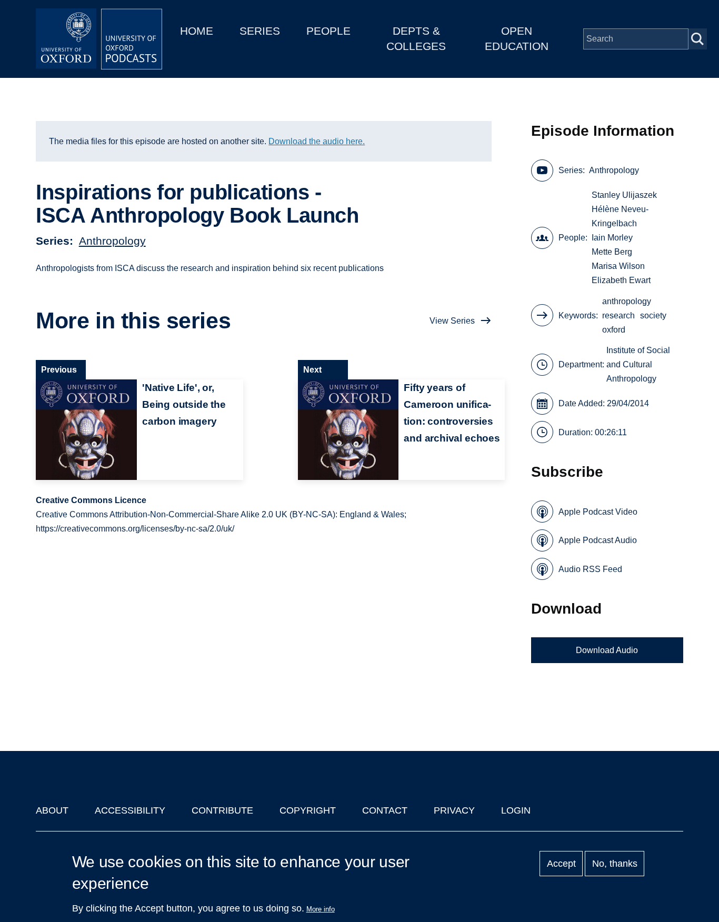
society (653, 315)
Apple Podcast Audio (597, 540)
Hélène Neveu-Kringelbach (620, 216)
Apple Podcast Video (597, 511)
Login (516, 810)
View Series (452, 320)
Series (259, 31)
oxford (613, 329)
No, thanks (614, 863)
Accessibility (130, 810)
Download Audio (607, 650)
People (328, 31)
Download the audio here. (316, 141)
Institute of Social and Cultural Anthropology (638, 364)
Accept (561, 863)
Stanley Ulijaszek (624, 195)
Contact (384, 810)
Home (196, 31)
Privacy (454, 810)
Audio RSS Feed (590, 569)
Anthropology (112, 241)
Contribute (222, 810)
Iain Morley (612, 237)
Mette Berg (612, 251)
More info (320, 909)
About (52, 810)
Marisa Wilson (618, 266)
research (618, 315)
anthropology (626, 301)
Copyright (307, 810)
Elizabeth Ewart (621, 280)
